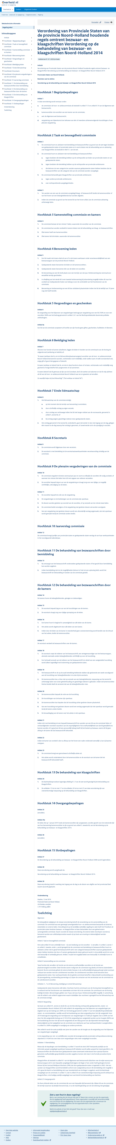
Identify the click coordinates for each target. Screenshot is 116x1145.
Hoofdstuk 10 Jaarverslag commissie (15, 80)
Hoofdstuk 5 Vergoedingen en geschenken (13, 60)
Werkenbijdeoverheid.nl (96, 1138)
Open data (64, 1130)
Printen (106, 22)
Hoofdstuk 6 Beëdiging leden (13, 65)
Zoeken (18, 9)
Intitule (6, 38)
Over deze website (12, 1130)
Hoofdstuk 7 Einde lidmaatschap (14, 68)
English (8, 1135)
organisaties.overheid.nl (58, 1105)
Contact (8, 1133)
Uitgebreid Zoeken (30, 9)
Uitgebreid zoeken (31, 15)
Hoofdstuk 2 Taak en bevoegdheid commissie (14, 45)
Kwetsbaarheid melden (41, 1140)
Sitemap (36, 1138)
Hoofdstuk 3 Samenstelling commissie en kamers (16, 51)
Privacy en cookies (39, 1133)
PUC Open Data (65, 1135)
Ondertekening (9, 107)
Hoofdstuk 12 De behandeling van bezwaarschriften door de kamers (14, 90)
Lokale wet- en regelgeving (16, 15)
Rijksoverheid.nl (93, 1133)
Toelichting (8, 110)
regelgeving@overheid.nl (58, 1111)
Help (7, 1138)
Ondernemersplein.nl (95, 1135)
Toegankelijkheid (39, 1135)
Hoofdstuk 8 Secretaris (10, 71)
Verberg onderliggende (3, 40)
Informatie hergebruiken (41, 1130)
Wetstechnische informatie (11, 24)
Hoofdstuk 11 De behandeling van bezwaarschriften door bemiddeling (15, 84)
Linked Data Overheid (67, 1133)
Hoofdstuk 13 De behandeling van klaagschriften (14, 96)
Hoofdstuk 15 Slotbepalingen (13, 104)
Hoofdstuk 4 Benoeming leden (13, 56)
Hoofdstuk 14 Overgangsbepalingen (15, 100)
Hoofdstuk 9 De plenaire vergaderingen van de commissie (16, 75)
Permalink (95, 22)
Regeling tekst (7, 27)
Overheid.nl (7, 10)
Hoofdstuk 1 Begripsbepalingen (14, 41)
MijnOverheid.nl (93, 1130)
